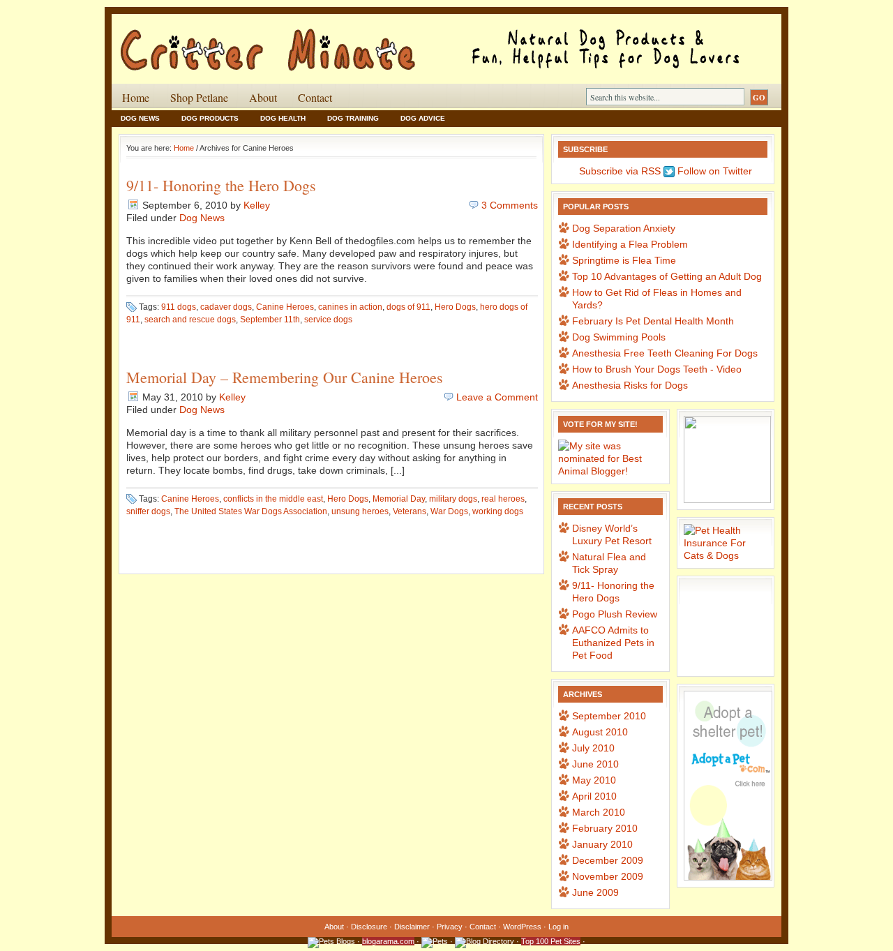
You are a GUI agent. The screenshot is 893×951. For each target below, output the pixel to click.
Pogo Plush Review (614, 614)
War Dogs (449, 511)
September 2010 (609, 715)
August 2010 (600, 731)
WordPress (522, 926)
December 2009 (607, 860)
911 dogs (178, 307)
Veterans (409, 511)
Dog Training (353, 118)
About (263, 97)
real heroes (503, 499)
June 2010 (595, 764)
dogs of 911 (408, 307)
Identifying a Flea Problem (630, 244)
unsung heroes (360, 511)
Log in (558, 926)
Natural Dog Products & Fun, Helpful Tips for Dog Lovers (279, 41)
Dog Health (283, 118)
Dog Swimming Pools (619, 337)
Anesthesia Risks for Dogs (630, 385)
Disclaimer (412, 926)
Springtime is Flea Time (624, 260)
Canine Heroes (285, 307)
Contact (315, 97)
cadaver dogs (226, 307)
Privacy (450, 926)
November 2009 (607, 876)
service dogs (328, 319)
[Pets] (434, 941)
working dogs (497, 511)
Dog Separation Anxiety (623, 228)
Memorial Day (399, 499)
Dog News (140, 118)
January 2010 (602, 844)
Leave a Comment (497, 397)
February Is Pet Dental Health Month (653, 321)
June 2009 (595, 892)
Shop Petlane (199, 97)
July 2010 (593, 748)
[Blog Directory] (484, 941)
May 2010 (594, 780)
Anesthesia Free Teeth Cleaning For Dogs (665, 353)
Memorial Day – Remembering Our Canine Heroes (284, 377)
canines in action (350, 307)
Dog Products (210, 118)
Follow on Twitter (713, 171)
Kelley (256, 205)
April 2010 (594, 796)
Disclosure (369, 926)
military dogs (453, 499)
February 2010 (605, 828)
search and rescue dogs (190, 319)
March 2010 (598, 812)
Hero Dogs (455, 307)
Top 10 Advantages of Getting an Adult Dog (667, 276)
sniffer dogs (148, 511)
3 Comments (509, 205)
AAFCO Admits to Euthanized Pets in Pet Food (613, 642)
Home (135, 97)
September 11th (270, 319)
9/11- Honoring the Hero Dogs (221, 185)
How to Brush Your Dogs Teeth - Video (657, 369)
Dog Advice (422, 118)
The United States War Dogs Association (250, 511)
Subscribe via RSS (618, 171)
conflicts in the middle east (273, 499)
